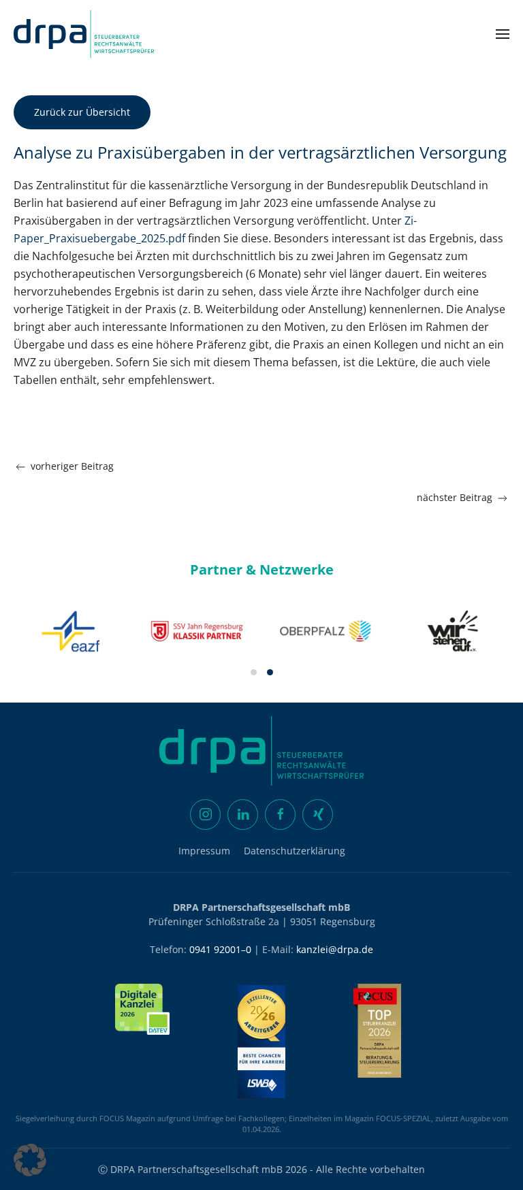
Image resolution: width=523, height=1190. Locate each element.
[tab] (254, 672)
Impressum (204, 850)
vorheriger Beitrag (72, 466)
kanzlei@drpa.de (334, 949)
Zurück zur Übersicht (82, 112)
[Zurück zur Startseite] (84, 34)
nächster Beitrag (454, 497)
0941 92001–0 (220, 949)
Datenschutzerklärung (294, 850)
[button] (502, 34)
